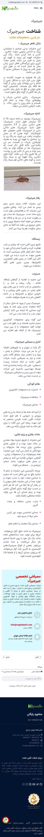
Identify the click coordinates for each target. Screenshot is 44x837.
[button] (38, 8)
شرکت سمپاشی (37, 823)
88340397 (35, 740)
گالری (28, 823)
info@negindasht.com (17, 2)
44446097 (26, 737)
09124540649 (34, 743)
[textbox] (22, 679)
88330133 (35, 737)
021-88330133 (34, 2)
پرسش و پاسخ (18, 823)
